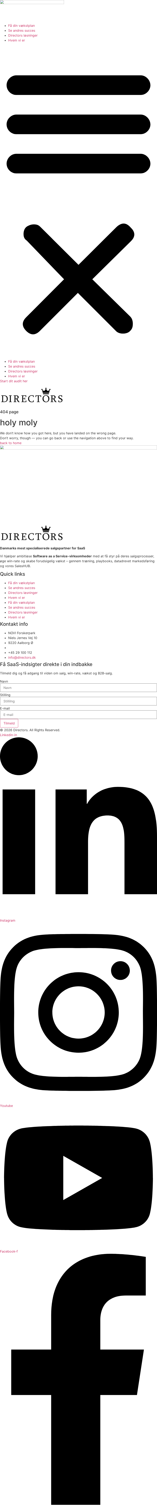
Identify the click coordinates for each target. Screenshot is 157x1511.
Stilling (5, 694)
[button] (78, 201)
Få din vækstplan (21, 25)
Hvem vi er (16, 40)
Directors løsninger (23, 35)
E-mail (5, 708)
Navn (4, 681)
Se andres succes (21, 30)
